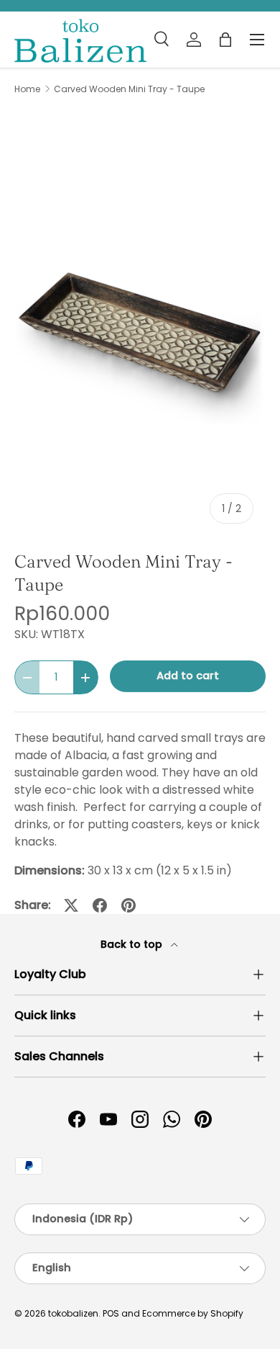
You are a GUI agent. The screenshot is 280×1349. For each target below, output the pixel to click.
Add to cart (188, 675)
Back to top (133, 944)
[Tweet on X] (71, 905)
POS (111, 1313)
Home (27, 89)
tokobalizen (73, 1313)
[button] (225, 39)
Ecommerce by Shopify (192, 1313)
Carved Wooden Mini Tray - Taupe (129, 89)
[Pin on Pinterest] (128, 905)
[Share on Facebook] (99, 905)
